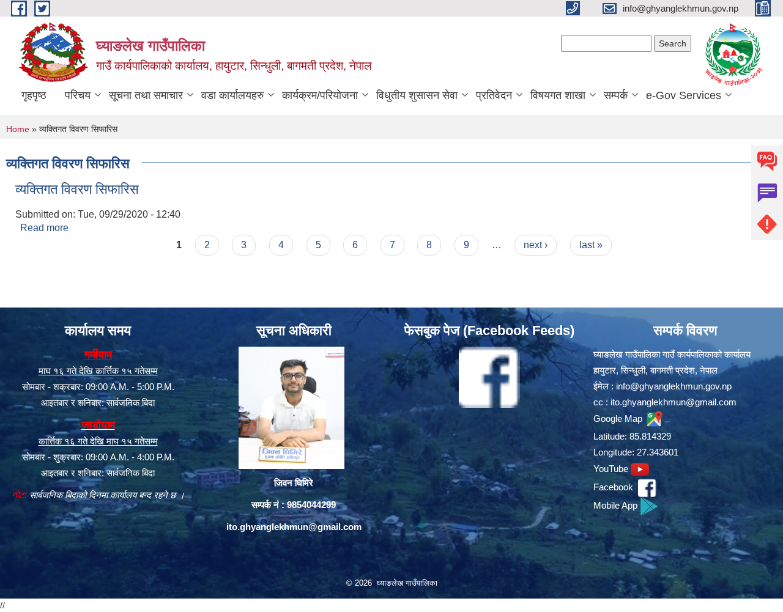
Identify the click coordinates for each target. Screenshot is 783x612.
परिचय (78, 95)
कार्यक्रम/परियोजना (320, 95)
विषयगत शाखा (557, 95)
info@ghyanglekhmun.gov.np (674, 386)
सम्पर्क (616, 95)
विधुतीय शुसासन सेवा (417, 95)
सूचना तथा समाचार (146, 95)
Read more (44, 228)
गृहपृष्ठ (33, 95)
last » (591, 245)
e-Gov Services (683, 95)
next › (535, 245)
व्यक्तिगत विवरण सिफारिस (77, 189)
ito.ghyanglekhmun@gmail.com (294, 527)
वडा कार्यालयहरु (232, 95)
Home (17, 129)
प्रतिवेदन (494, 95)
